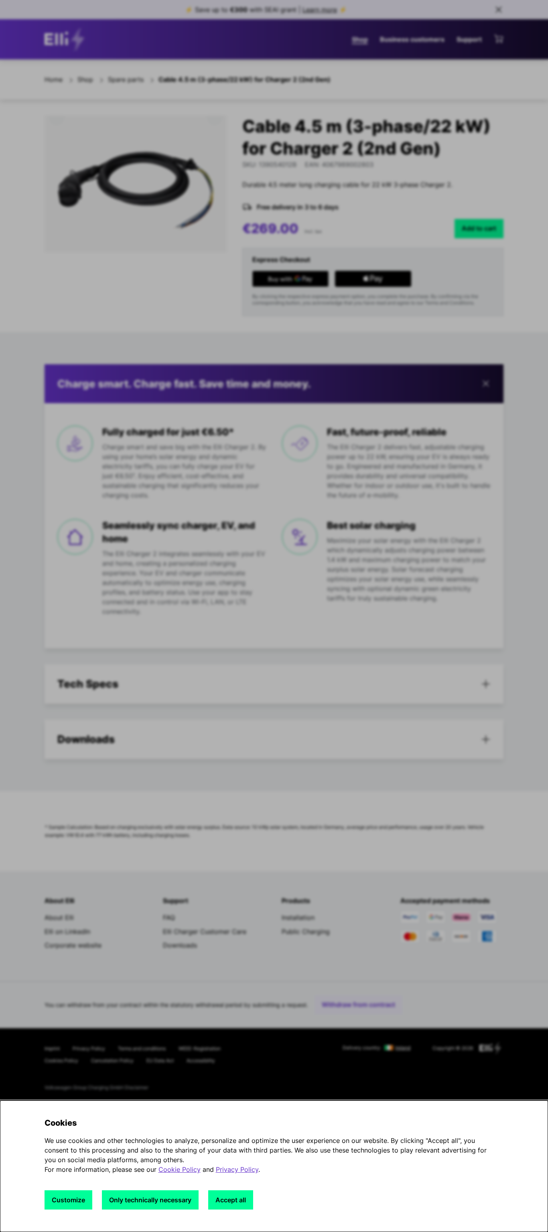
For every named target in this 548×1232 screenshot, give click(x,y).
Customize (68, 1200)
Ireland (402, 1048)
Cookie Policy (179, 1169)
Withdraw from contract (358, 1005)
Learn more (319, 10)
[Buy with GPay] (290, 279)
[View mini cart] (498, 38)
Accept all (230, 1200)
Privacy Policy (237, 1169)
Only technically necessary (150, 1200)
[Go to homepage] (67, 39)
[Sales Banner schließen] (498, 9)
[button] (274, 384)
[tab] (274, 684)
